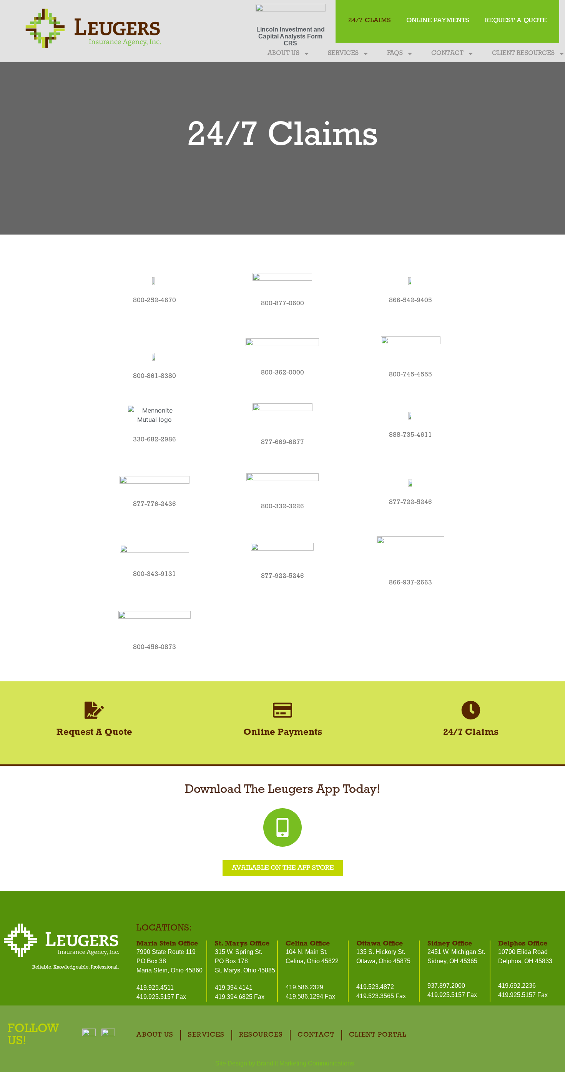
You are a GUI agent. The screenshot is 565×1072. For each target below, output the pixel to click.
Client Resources (523, 53)
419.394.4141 (234, 987)
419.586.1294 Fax (310, 996)
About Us (283, 53)
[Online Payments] (282, 710)
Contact (447, 53)
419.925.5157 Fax (161, 997)
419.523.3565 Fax (381, 996)
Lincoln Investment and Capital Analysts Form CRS (290, 36)
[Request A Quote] (94, 710)
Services (343, 53)
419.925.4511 (155, 987)
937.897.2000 (446, 985)
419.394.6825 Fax (239, 997)
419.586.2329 (304, 987)
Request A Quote (516, 20)
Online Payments (437, 20)
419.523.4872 (375, 987)
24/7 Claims (369, 20)
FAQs (395, 53)
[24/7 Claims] (470, 710)
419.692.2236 (517, 985)
